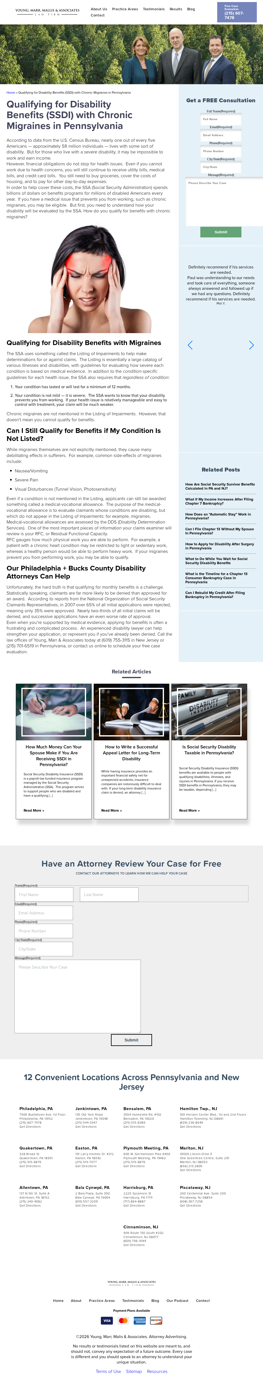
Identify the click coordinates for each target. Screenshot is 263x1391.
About (76, 1300)
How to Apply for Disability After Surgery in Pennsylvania (219, 546)
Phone (220, 143)
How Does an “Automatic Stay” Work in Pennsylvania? (218, 516)
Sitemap (134, 1371)
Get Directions (30, 1126)
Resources (157, 1371)
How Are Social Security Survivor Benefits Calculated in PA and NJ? (220, 486)
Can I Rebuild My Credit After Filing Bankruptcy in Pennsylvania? (215, 594)
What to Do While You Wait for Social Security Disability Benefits (216, 561)
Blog (191, 9)
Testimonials (154, 9)
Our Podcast (178, 1300)
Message (221, 175)
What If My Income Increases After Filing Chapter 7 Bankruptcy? (219, 501)
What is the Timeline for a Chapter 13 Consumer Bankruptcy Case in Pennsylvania (216, 578)
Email (221, 127)
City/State (221, 159)
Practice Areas (125, 9)
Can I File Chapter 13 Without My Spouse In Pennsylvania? (219, 531)
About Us (99, 9)
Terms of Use (108, 1371)
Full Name (221, 111)
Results (176, 9)
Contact (98, 15)
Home (11, 92)
